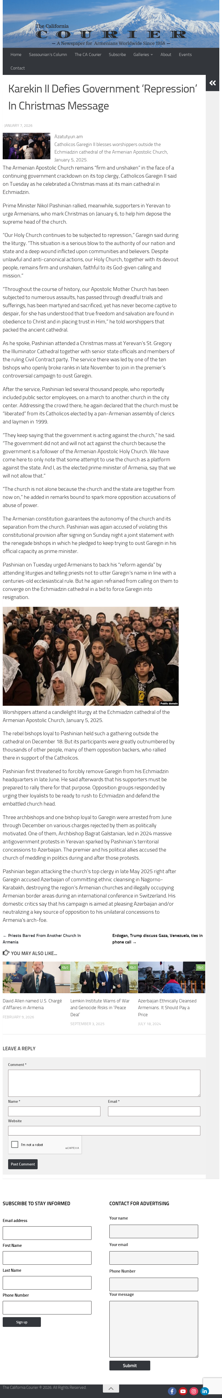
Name (14, 1101)
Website (15, 1121)
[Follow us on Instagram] (194, 1391)
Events (185, 54)
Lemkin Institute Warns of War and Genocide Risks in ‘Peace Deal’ (100, 1007)
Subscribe (117, 54)
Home (16, 54)
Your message (121, 1294)
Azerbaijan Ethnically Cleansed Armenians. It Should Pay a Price (167, 1007)
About (166, 54)
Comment (17, 1064)
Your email (118, 1244)
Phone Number (16, 1295)
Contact (18, 68)
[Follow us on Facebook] (172, 1391)
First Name (12, 1245)
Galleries (141, 54)
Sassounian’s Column (48, 54)
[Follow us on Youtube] (183, 1391)
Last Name (12, 1270)
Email (114, 1101)
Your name (118, 1218)
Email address (15, 1220)
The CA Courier (88, 54)
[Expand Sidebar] (212, 83)
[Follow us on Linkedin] (204, 1391)
